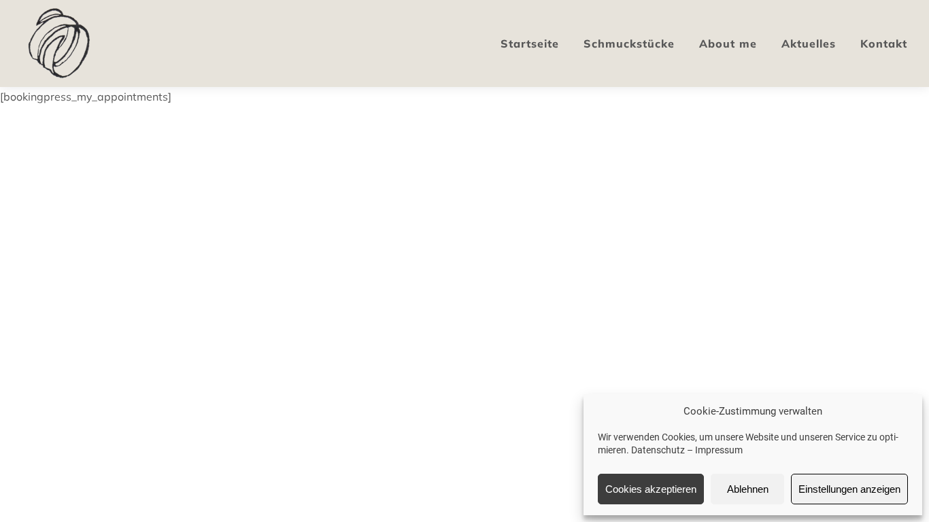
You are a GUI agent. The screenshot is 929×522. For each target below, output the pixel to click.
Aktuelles (808, 43)
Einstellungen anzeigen (849, 489)
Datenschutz (658, 450)
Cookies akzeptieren (650, 489)
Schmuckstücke (629, 43)
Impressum (719, 450)
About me (728, 43)
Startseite (530, 43)
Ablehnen (747, 489)
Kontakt (883, 43)
